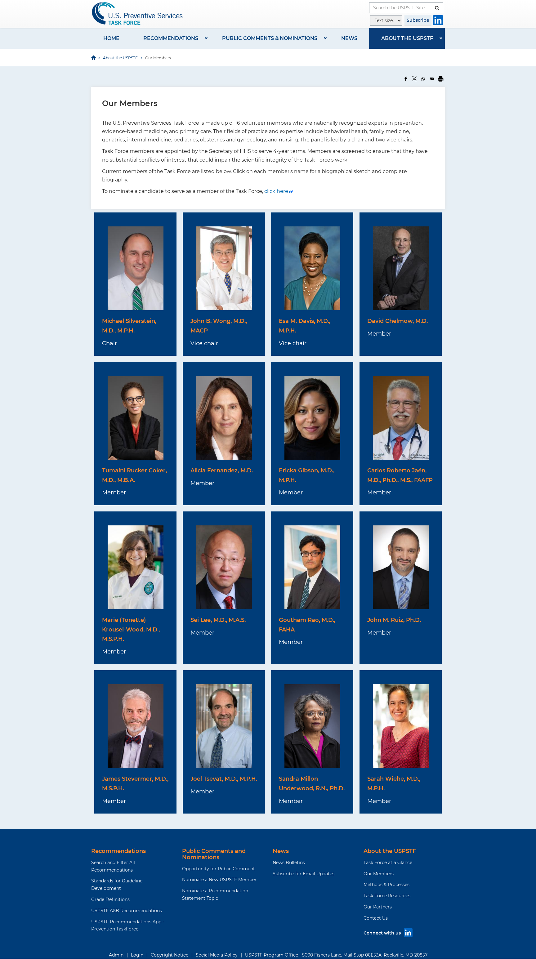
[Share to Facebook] (406, 79)
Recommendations (170, 38)
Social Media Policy (217, 955)
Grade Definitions (110, 899)
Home (111, 38)
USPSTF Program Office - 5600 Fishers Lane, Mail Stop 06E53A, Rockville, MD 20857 (336, 955)
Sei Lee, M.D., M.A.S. (218, 620)
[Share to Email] (432, 79)
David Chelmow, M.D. (397, 321)
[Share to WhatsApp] (423, 79)
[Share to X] (414, 79)
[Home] (137, 13)
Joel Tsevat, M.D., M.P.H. (223, 778)
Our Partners (378, 907)
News (349, 38)
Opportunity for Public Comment (218, 869)
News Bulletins (289, 862)
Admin (116, 955)
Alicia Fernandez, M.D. (221, 470)
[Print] (440, 79)
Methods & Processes (386, 884)
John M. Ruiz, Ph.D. (394, 620)
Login (137, 955)
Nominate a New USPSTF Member (219, 879)
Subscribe (418, 20)
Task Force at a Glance (388, 862)
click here (276, 191)
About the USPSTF (407, 38)
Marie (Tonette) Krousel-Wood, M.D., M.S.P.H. (131, 629)
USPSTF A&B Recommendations (126, 910)
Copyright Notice (169, 955)
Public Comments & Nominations (269, 38)
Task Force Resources (387, 896)
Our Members (379, 873)
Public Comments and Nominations (214, 854)
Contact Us (376, 918)
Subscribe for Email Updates (303, 873)
